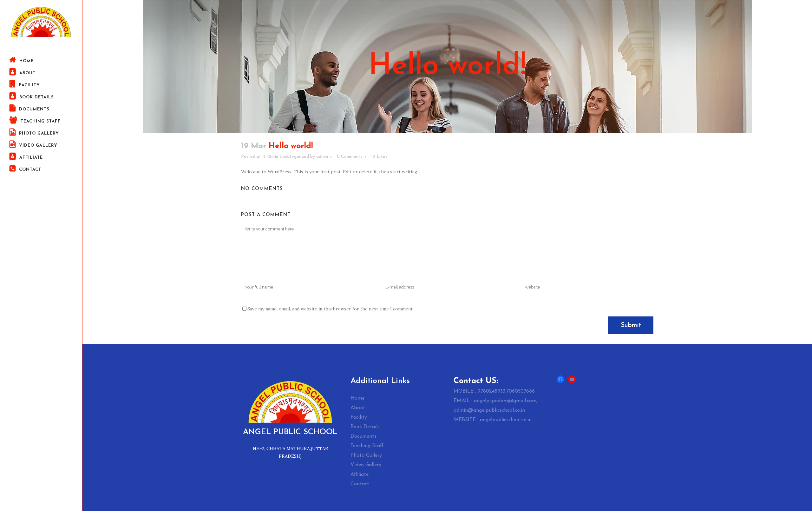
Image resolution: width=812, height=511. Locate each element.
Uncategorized (294, 156)
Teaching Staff (367, 445)
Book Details (365, 426)
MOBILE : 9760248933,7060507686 (494, 391)
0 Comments (349, 156)
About (357, 407)
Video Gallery (365, 465)
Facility (358, 417)
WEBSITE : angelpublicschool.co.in (493, 419)
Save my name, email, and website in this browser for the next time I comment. (330, 309)
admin (322, 156)
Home (357, 398)
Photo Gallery (366, 455)
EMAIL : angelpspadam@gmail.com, (495, 400)
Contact (359, 484)
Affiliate (359, 474)
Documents (363, 436)
